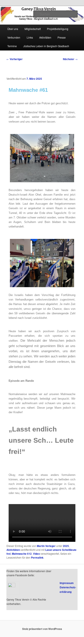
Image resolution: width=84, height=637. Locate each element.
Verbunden (13, 37)
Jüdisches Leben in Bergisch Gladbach (46, 46)
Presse (62, 37)
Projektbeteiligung (57, 29)
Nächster (70, 59)
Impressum (67, 583)
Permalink (37, 557)
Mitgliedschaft (33, 29)
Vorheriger (14, 59)
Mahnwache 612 (22, 554)
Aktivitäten (45, 37)
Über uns (12, 29)
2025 (66, 546)
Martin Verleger (46, 546)
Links (30, 37)
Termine (12, 46)
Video (36, 554)
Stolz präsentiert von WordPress (42, 629)
